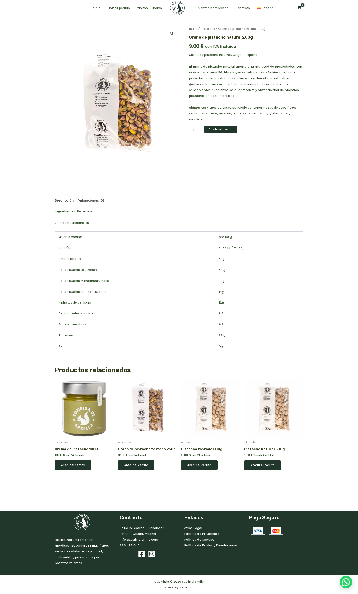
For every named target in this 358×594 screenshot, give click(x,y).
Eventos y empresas (212, 8)
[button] (171, 33)
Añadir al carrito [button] (73, 465)
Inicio (95, 8)
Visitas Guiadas (149, 8)
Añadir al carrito (221, 129)
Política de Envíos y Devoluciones (211, 545)
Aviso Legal (193, 528)
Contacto (242, 8)
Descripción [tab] (64, 200)
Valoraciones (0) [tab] (91, 200)
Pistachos (208, 29)
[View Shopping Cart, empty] (299, 8)
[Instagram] (151, 554)
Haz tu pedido (119, 8)
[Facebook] (141, 554)
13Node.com (186, 587)
